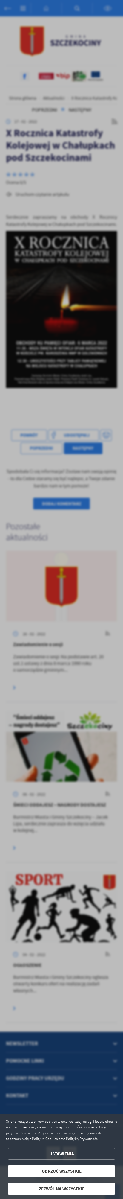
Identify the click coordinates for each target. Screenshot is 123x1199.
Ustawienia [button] (61, 1154)
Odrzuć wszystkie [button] (62, 1171)
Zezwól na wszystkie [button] (61, 1189)
